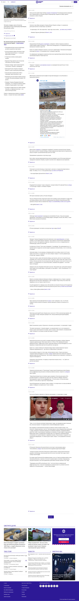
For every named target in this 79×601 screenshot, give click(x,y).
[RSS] (54, 586)
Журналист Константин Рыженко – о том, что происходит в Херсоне (47, 398)
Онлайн (23, 592)
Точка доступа (24, 585)
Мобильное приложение (8, 592)
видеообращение (60, 239)
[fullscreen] (71, 419)
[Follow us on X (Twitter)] (43, 586)
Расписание (24, 596)
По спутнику (24, 590)
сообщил (70, 185)
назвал (49, 300)
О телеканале (6, 585)
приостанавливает (39, 216)
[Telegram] (72, 2)
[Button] (7, 34)
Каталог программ (7, 587)
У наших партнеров (25, 587)
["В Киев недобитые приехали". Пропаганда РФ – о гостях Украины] (63, 567)
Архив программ (7, 596)
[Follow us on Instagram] (49, 586)
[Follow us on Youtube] (46, 586)
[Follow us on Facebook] (41, 586)
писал (37, 51)
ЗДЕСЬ (22, 94)
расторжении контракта (45, 65)
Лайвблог (13, 2)
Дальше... (51, 517)
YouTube (23, 594)
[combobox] (66, 6)
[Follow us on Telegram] (51, 586)
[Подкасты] (57, 586)
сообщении (67, 371)
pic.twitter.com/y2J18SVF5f (65, 29)
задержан (38, 149)
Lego (52, 228)
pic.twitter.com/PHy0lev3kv (57, 170)
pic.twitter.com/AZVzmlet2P (66, 286)
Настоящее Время (35, 399)
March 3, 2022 (49, 32)
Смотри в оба (57, 551)
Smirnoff (59, 228)
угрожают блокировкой (52, 12)
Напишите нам (6, 594)
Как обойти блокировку (8, 590)
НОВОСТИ (31, 551)
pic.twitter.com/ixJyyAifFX (65, 201)
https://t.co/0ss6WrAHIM (54, 201)
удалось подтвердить (45, 44)
